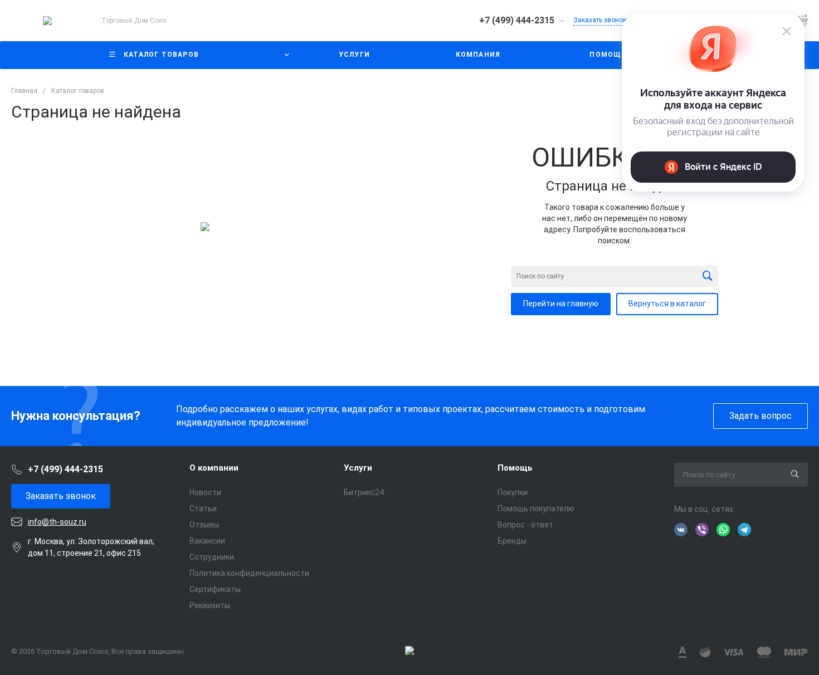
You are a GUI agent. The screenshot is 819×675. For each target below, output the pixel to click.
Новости (205, 492)
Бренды (512, 540)
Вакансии (207, 540)
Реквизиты (209, 605)
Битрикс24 (364, 492)
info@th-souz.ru (57, 521)
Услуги (358, 468)
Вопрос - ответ (525, 524)
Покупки (513, 492)
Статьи (203, 508)
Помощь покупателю (536, 508)
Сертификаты (215, 589)
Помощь (515, 468)
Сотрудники (211, 556)
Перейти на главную (560, 303)
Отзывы (204, 524)
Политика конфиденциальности (249, 573)
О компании (213, 468)
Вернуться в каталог (667, 303)
